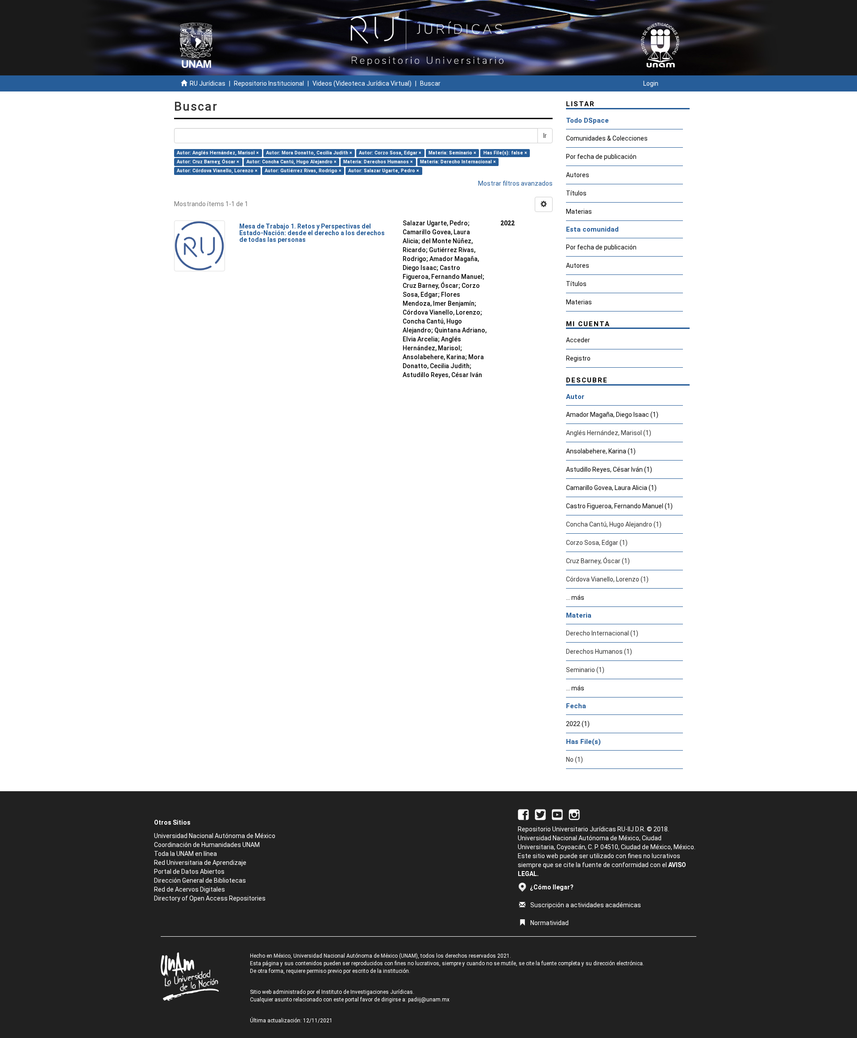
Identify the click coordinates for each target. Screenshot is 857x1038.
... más (575, 597)
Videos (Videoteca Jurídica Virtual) (362, 83)
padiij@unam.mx (428, 999)
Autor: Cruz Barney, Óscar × (208, 162)
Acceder (578, 340)
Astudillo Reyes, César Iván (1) (609, 469)
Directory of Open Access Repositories (210, 898)
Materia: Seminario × (452, 153)
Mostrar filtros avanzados (515, 183)
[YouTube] (557, 814)
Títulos (576, 193)
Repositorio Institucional (269, 83)
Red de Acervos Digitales (189, 889)
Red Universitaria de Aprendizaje (200, 862)
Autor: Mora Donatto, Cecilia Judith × (309, 153)
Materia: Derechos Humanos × (378, 162)
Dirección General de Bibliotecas (200, 880)
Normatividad (549, 922)
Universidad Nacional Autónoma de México (214, 835)
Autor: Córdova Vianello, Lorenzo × (217, 171)
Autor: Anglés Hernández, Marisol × (218, 153)
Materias (579, 211)
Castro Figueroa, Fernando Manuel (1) (619, 506)
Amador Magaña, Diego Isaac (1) (612, 414)
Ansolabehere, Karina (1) (601, 451)
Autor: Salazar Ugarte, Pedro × (383, 171)
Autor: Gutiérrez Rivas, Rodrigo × (303, 171)
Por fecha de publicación (601, 156)
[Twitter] (540, 814)
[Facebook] (523, 814)
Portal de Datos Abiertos (189, 871)
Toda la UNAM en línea (185, 853)
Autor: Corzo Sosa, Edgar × (390, 153)
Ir (545, 135)
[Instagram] (574, 814)
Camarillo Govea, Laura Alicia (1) (611, 487)
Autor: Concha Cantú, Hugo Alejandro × (291, 162)
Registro (578, 358)
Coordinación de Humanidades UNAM (207, 844)
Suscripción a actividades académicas (585, 905)
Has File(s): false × (505, 153)
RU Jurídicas (207, 83)
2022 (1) (578, 723)
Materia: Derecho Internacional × (458, 162)
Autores (577, 175)
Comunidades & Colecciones (607, 138)
